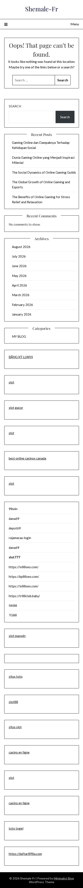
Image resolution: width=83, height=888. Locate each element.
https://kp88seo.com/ (24, 576)
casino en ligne (19, 752)
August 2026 (21, 247)
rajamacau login (20, 538)
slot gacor (16, 407)
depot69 (15, 528)
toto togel (16, 828)
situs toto (16, 676)
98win (13, 509)
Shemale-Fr (41, 9)
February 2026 (22, 305)
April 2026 (19, 285)
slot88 (13, 702)
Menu (74, 24)
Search (15, 106)
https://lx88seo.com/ (24, 586)
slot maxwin (17, 636)
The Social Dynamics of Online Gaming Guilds (44, 172)
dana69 (14, 518)
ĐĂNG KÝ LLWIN (21, 357)
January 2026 (21, 314)
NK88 (13, 605)
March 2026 (20, 295)
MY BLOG (19, 336)
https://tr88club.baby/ (24, 596)
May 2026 (19, 276)
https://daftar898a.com (25, 854)
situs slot (15, 727)
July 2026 (19, 256)
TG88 (13, 615)
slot (11, 382)
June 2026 (19, 266)
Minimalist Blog (64, 878)
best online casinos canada (27, 458)
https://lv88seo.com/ (24, 567)
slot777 (14, 557)
